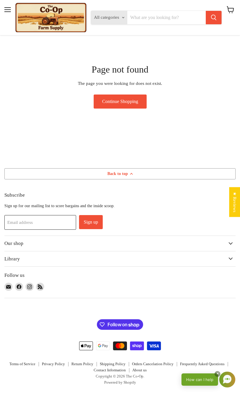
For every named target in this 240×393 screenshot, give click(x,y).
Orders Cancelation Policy (153, 364)
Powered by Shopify (120, 382)
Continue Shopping (120, 101)
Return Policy (82, 364)
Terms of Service (22, 364)
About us (139, 370)
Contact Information (110, 370)
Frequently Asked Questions (202, 364)
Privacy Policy (53, 364)
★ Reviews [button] (234, 202)
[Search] (214, 17)
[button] (208, 379)
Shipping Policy (113, 364)
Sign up (91, 221)
